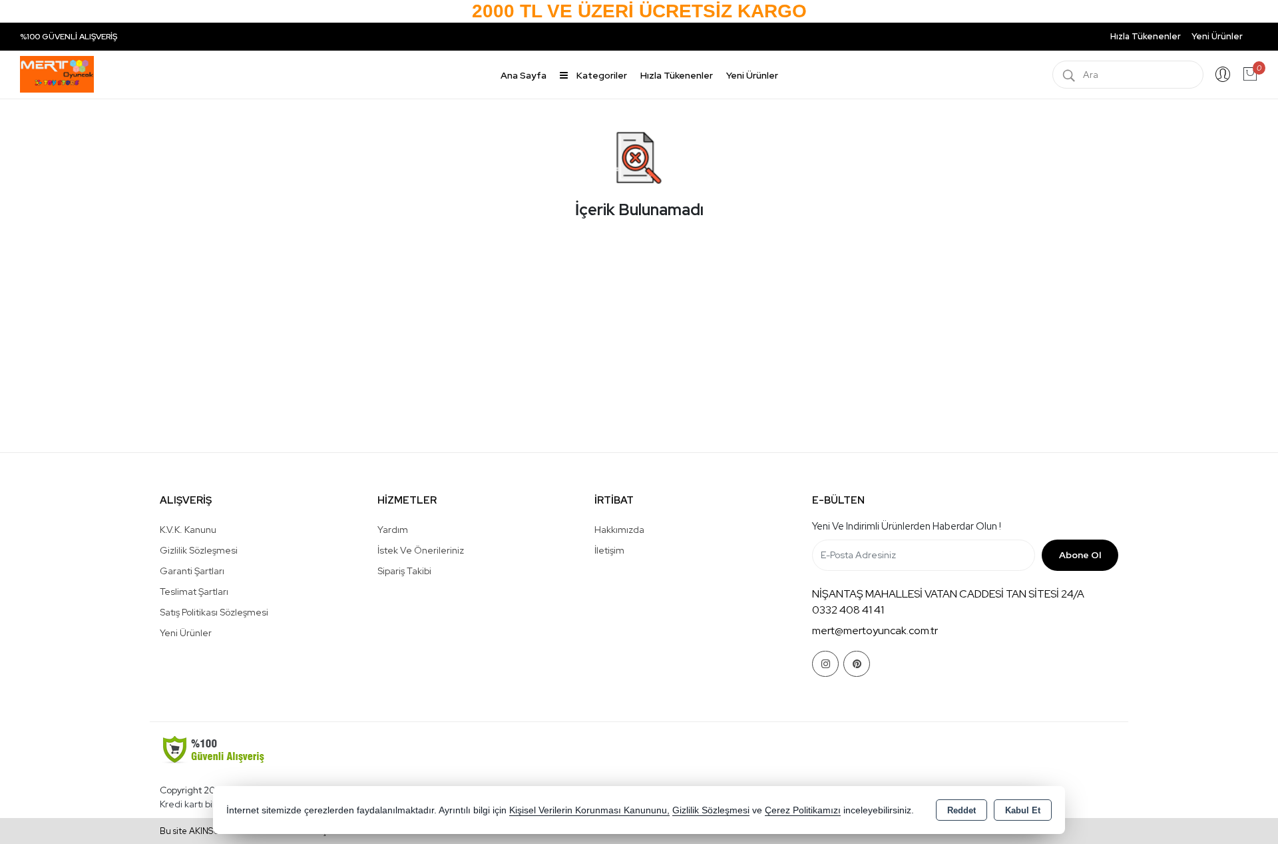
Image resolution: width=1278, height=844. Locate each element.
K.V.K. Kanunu (188, 530)
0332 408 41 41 (848, 610)
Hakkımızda (619, 530)
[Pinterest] (856, 664)
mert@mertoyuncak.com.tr (875, 630)
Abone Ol (1080, 555)
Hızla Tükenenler (1145, 36)
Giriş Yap (1222, 75)
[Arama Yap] (1069, 75)
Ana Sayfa (523, 75)
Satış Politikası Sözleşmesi (214, 612)
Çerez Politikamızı (803, 810)
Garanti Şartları (192, 571)
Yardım (392, 530)
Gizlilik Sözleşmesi (199, 550)
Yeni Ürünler (186, 633)
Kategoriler (600, 75)
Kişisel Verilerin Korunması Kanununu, (589, 810)
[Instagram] (825, 664)
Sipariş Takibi (404, 571)
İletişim (609, 550)
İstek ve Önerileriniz (420, 550)
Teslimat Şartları (194, 592)
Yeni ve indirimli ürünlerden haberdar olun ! (906, 526)
